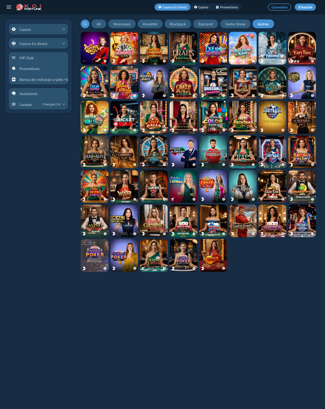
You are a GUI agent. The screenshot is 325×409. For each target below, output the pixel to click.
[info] (105, 61)
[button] (183, 24)
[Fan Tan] (302, 48)
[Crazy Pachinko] (243, 117)
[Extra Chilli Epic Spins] (95, 186)
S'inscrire (305, 7)
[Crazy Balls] (154, 117)
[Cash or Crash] (243, 220)
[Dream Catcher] (213, 48)
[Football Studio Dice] (302, 220)
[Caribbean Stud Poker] (302, 186)
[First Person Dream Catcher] (95, 82)
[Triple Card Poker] (183, 220)
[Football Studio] (272, 152)
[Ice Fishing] (272, 48)
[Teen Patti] (272, 220)
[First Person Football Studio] (272, 117)
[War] (124, 186)
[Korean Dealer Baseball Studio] (213, 82)
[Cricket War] (124, 117)
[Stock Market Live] (183, 152)
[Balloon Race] (243, 48)
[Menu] (8, 7)
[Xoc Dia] (272, 186)
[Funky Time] (124, 82)
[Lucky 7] (154, 186)
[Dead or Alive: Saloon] (95, 152)
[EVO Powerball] (272, 82)
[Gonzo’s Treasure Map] (154, 48)
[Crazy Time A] (213, 186)
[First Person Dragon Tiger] (183, 117)
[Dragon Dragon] (213, 255)
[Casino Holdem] (154, 255)
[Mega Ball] (95, 117)
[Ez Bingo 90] (183, 186)
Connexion (279, 7)
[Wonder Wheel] (95, 48)
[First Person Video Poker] (95, 255)
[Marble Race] (154, 82)
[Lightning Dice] (302, 117)
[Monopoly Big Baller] (243, 186)
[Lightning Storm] (154, 152)
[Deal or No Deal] (124, 220)
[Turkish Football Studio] (213, 152)
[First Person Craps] (183, 48)
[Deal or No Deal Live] (302, 82)
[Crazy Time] (183, 82)
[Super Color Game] (213, 117)
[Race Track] (243, 82)
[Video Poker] (124, 255)
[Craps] (243, 152)
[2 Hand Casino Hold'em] (154, 220)
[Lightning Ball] (124, 152)
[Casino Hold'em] (95, 220)
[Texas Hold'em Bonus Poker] (213, 220)
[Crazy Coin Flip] (302, 152)
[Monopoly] (124, 48)
